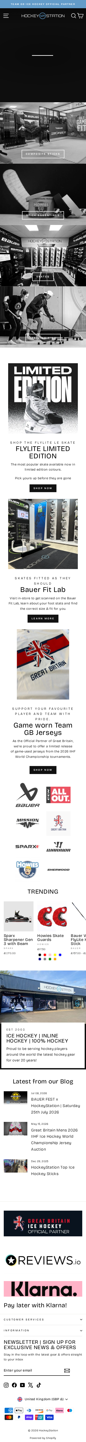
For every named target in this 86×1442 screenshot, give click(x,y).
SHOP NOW (43, 488)
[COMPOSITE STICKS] (43, 133)
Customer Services (24, 1319)
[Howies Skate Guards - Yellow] (55, 955)
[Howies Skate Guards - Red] (45, 955)
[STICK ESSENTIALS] (43, 194)
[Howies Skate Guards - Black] (39, 955)
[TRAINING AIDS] (43, 317)
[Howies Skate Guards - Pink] (50, 955)
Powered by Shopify (43, 1438)
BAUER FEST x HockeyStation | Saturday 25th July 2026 (55, 1106)
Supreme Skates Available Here (42, 66)
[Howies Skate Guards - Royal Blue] (60, 955)
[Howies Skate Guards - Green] (50, 959)
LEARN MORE (43, 618)
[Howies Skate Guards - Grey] (45, 959)
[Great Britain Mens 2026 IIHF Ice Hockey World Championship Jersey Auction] (15, 1128)
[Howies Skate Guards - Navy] (39, 959)
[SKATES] (43, 255)
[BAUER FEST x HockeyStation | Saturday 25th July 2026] (15, 1098)
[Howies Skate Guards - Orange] (55, 959)
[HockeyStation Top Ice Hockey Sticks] (15, 1166)
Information (17, 1330)
